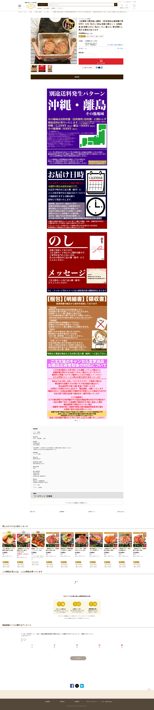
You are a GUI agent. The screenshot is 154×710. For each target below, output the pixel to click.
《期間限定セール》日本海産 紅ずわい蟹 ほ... (23, 549)
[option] (9, 549)
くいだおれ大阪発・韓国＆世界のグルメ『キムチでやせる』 (37, 558)
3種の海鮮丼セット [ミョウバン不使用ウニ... (96, 549)
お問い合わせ (120, 511)
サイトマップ (119, 1)
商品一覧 (32, 511)
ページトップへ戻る (149, 689)
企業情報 (47, 701)
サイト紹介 (134, 1)
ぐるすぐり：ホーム (22, 11)
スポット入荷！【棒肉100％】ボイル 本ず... (80, 549)
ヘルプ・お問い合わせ (127, 1)
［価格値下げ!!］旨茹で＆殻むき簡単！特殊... (110, 549)
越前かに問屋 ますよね (7, 556)
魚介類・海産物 (38, 11)
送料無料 (53, 8)
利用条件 (62, 701)
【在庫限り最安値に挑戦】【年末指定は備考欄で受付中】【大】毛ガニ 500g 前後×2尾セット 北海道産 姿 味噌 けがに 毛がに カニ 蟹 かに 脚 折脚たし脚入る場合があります (89, 11)
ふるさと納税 (46, 8)
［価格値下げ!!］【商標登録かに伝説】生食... (52, 549)
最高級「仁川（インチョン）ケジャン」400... (37, 549)
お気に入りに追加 (88, 67)
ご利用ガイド (91, 511)
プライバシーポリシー (91, 701)
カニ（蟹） (47, 11)
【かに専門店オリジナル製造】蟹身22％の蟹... (8, 549)
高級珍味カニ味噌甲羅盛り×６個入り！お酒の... (66, 549)
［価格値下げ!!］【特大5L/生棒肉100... (125, 549)
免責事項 (77, 701)
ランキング (60, 8)
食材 (31, 11)
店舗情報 (61, 511)
